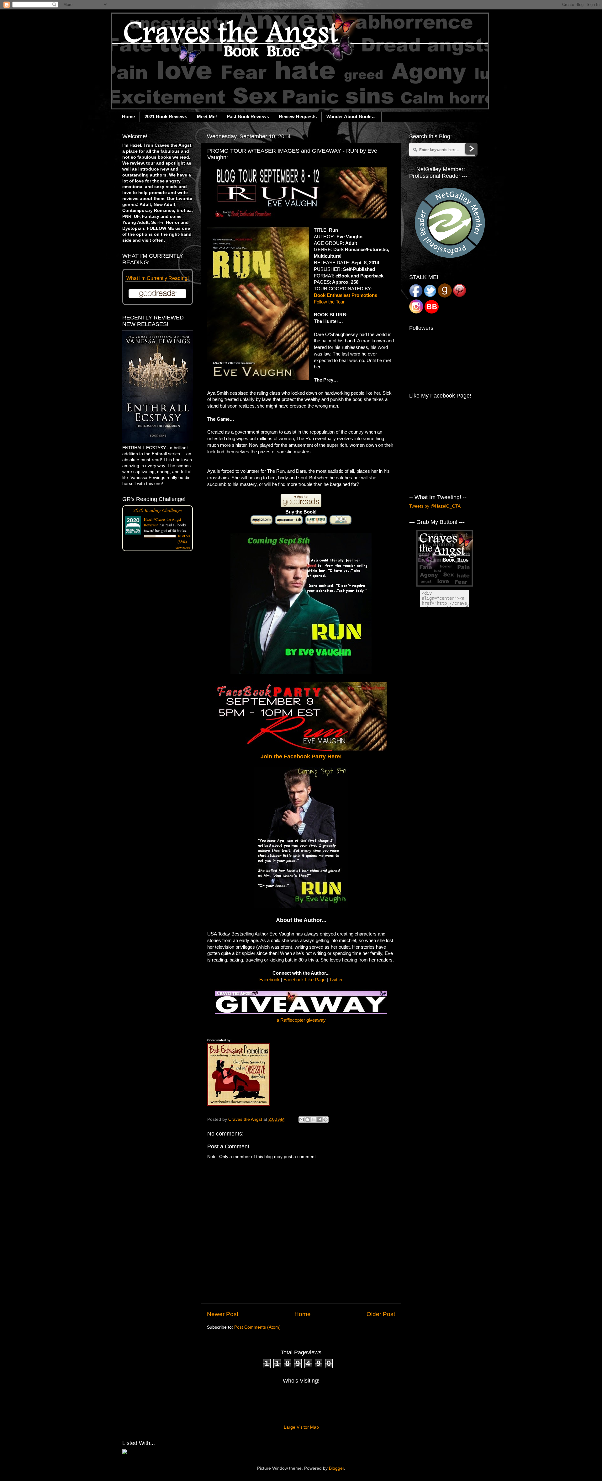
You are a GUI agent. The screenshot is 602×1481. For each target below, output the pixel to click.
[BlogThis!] (307, 1119)
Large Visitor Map (301, 1427)
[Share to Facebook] (319, 1119)
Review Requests (298, 116)
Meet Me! (207, 116)
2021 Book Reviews (166, 116)
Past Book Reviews (248, 116)
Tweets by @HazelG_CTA (435, 506)
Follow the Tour (329, 301)
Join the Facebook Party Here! (301, 756)
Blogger (336, 1468)
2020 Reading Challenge (157, 510)
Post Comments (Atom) (257, 1327)
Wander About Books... (351, 116)
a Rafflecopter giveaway (301, 1020)
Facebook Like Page (304, 979)
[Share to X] (313, 1119)
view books (183, 547)
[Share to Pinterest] (325, 1119)
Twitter (336, 979)
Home (128, 116)
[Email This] (301, 1119)
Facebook (269, 979)
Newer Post (222, 1314)
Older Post (381, 1314)
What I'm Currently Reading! (157, 278)
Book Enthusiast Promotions (345, 295)
